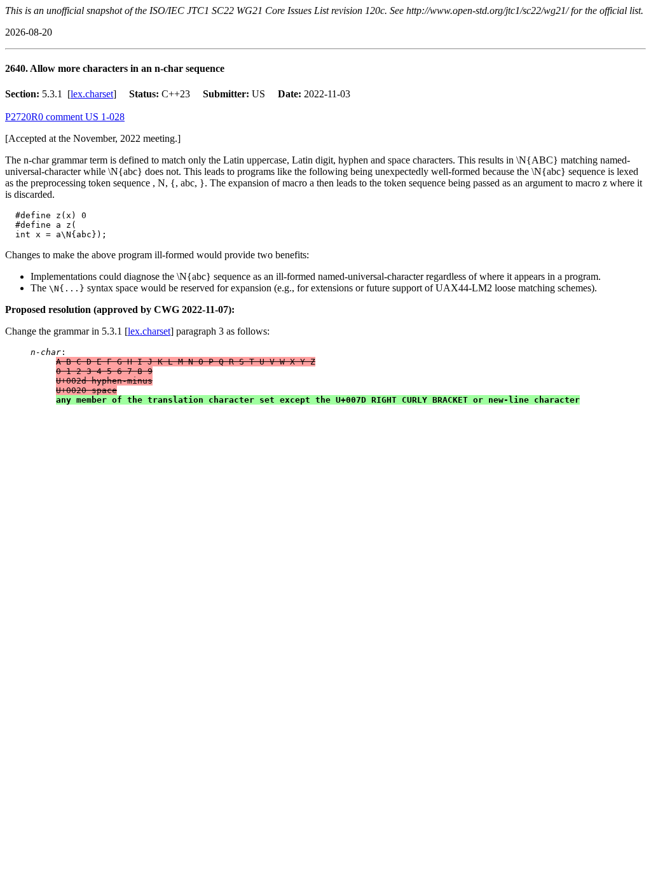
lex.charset (92, 93)
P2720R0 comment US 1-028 (65, 116)
